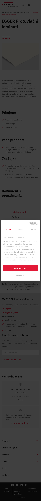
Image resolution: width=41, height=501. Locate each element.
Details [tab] (20, 230)
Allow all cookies (20, 268)
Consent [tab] (7, 230)
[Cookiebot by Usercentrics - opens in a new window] (28, 223)
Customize (19, 276)
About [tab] (33, 230)
